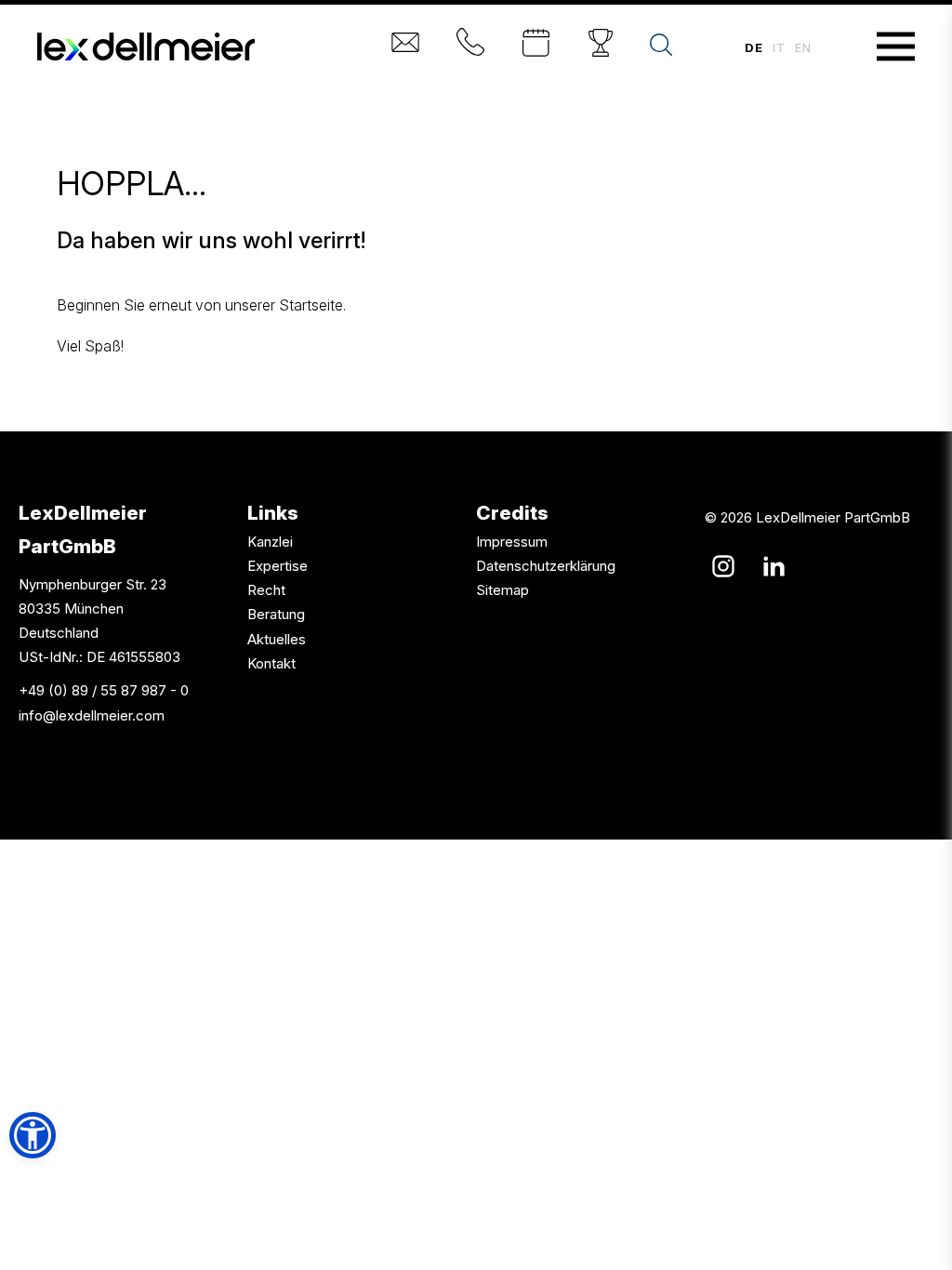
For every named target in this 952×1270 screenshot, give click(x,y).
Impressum (512, 541)
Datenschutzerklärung (545, 566)
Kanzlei (270, 541)
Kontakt (271, 663)
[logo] (146, 46)
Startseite (311, 305)
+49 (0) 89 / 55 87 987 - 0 (104, 690)
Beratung (276, 614)
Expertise (277, 566)
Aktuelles (276, 639)
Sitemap (502, 590)
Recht (266, 590)
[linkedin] (773, 566)
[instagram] (723, 566)
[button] (32, 1135)
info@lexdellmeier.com (92, 715)
